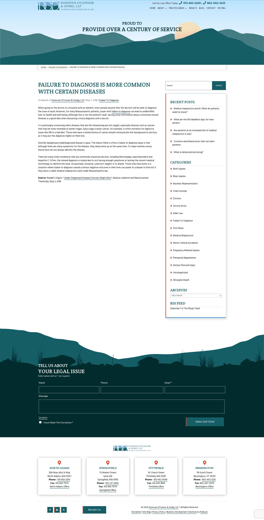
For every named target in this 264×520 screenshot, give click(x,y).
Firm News (178, 228)
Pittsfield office (156, 487)
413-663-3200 (192, 3)
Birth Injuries (179, 169)
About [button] (161, 8)
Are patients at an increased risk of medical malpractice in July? (194, 132)
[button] (260, 503)
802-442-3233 (216, 3)
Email (168, 383)
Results (193, 8)
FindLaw (204, 512)
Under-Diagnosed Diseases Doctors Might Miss (87, 178)
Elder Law (178, 213)
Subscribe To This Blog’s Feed (185, 308)
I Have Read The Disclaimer (58, 422)
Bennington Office (205, 487)
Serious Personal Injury (184, 265)
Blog (201, 8)
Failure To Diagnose (109, 100)
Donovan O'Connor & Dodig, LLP (67, 100)
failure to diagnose (121, 111)
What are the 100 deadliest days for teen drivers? (193, 121)
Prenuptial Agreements (184, 258)
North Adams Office (59, 487)
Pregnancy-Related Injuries (186, 250)
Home (152, 8)
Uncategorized (180, 273)
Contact (211, 8)
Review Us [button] (94, 510)
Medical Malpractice (183, 235)
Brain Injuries (179, 176)
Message (43, 396)
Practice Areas (176, 8)
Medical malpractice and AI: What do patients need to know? (195, 110)
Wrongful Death (181, 280)
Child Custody (180, 191)
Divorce (177, 198)
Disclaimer (43, 417)
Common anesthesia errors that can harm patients (193, 143)
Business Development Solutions (182, 512)
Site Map (146, 512)
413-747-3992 (112, 483)
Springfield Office (107, 490)
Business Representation (185, 184)
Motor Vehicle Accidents (185, 243)
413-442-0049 (160, 480)
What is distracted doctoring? (188, 152)
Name (42, 383)
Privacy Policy (158, 512)
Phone (104, 383)
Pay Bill (222, 8)
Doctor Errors (179, 206)
